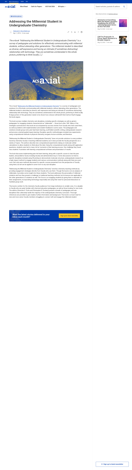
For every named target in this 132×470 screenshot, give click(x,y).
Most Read (24, 6)
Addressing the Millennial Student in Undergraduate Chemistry (38, 106)
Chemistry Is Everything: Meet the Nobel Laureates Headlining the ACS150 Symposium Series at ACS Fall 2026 (107, 23)
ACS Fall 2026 (50, 6)
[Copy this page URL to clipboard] (68, 32)
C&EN (22, 1)
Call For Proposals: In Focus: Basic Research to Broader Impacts (107, 38)
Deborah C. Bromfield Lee (21, 31)
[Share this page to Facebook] (78, 32)
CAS (27, 1)
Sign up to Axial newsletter (69, 216)
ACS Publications (14, 1)
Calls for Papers (36, 6)
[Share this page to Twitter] (71, 32)
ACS (6, 1)
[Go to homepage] (10, 6)
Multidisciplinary (17, 16)
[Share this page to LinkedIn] (75, 32)
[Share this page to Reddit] (81, 32)
